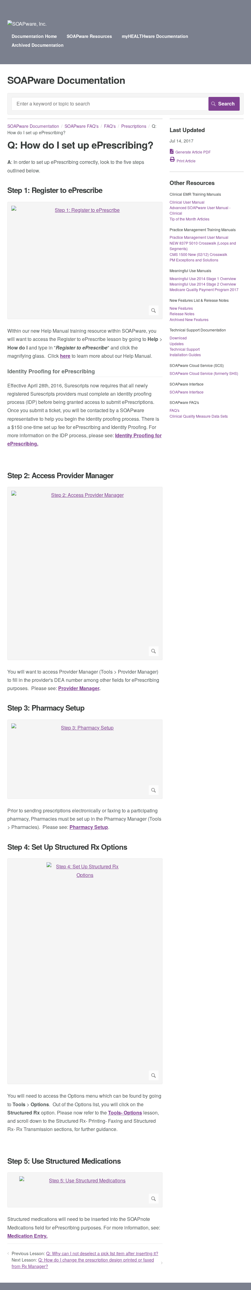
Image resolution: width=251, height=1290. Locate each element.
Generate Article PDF (193, 151)
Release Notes (182, 313)
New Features (181, 308)
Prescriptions (133, 126)
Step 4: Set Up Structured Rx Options (67, 846)
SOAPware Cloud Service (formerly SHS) (204, 373)
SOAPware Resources (89, 36)
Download (178, 337)
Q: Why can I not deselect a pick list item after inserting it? (102, 1253)
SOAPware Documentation (33, 126)
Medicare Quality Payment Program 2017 (204, 289)
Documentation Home (34, 36)
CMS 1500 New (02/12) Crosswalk (198, 254)
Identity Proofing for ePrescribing (51, 371)
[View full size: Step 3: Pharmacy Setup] (85, 759)
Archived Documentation (38, 45)
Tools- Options (125, 1112)
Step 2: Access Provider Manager (60, 475)
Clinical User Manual (187, 202)
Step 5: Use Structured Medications (64, 1160)
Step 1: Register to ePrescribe (54, 190)
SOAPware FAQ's (82, 126)
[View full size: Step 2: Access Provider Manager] (85, 573)
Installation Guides (185, 354)
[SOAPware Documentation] (27, 23)
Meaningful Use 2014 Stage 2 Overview (203, 283)
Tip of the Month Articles (189, 218)
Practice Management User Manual (199, 237)
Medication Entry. (27, 1235)
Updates (177, 343)
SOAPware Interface (187, 391)
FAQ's (110, 126)
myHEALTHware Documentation (155, 36)
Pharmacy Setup (88, 826)
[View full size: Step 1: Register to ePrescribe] (85, 261)
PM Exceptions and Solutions (194, 259)
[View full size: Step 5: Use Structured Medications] (85, 1189)
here (65, 355)
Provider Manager (78, 688)
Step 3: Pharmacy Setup (45, 707)
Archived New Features (189, 319)
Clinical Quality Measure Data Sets (199, 416)
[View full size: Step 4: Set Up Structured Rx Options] (85, 971)
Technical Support (185, 349)
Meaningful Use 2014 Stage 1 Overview (203, 278)
